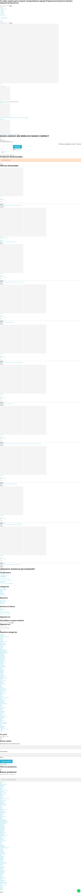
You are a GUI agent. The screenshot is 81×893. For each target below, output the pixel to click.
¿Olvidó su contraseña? (3, 763)
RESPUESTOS (2, 646)
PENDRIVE (1, 700)
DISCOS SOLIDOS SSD (3, 651)
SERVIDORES (1, 638)
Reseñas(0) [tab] (2, 152)
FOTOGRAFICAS (2, 669)
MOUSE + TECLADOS (3, 680)
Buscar (11, 23)
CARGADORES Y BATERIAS (3, 641)
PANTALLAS (1, 645)
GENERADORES (2, 711)
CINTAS (1, 694)
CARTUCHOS (1, 795)
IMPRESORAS (2, 851)
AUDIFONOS (1, 676)
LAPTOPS (1, 808)
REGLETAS (1, 709)
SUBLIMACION (2, 672)
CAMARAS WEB (2, 834)
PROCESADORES (2, 656)
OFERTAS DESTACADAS (3, 877)
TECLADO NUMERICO (3, 683)
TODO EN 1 (1, 637)
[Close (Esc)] (0, 737)
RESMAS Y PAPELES (2, 804)
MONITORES (1, 663)
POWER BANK (2, 712)
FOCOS (1, 713)
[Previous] (0, 738)
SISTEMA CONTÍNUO (3, 667)
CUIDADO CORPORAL (3, 880)
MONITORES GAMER (3, 662)
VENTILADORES (2, 659)
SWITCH (1, 719)
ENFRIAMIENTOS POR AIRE (3, 822)
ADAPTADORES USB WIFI (3, 716)
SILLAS (1, 704)
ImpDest (1, 887)
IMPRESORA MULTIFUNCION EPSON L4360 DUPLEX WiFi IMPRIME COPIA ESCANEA (11, 362)
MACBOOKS (1, 888)
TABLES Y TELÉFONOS (3, 885)
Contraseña (3, 751)
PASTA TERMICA (2, 830)
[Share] (1, 737)
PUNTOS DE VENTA (2, 666)
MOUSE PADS (2, 681)
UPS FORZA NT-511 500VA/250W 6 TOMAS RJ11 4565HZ (8, 241)
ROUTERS (1, 787)
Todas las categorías (3, 782)
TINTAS (1, 706)
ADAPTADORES (2, 690)
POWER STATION (2, 866)
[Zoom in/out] (3, 737)
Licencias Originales (3, 862)
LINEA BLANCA (2, 726)
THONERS (1, 705)
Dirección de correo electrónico (10, 744)
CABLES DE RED (2, 717)
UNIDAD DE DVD (2, 658)
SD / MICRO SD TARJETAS (3, 703)
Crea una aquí (8, 764)
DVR (0, 724)
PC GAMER (1, 639)
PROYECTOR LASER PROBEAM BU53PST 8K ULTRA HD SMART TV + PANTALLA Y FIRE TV (12, 282)
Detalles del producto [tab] (4, 151)
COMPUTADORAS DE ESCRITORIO (4, 636)
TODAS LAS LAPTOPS (3, 644)
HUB (0, 843)
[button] (3, 17)
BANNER (1, 886)
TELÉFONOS (1, 873)
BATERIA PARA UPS (2, 714)
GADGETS (1, 642)
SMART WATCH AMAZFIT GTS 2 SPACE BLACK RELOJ (7, 322)
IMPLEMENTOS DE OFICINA (4, 790)
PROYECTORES (2, 803)
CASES (1, 648)
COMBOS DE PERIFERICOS (3, 835)
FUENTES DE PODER (3, 653)
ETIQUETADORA (2, 665)
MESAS (1, 698)
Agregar (17, 147)
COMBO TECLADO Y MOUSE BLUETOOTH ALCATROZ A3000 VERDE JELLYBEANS (11, 524)
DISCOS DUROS (2, 649)
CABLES (1, 692)
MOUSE (1, 679)
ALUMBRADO (2, 727)
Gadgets (1, 876)
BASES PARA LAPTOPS (3, 812)
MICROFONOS (2, 678)
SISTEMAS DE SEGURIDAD (3, 882)
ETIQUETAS (1, 696)
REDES (1, 783)
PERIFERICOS (2, 831)
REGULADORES (2, 708)
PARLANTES (1, 682)
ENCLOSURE (1, 695)
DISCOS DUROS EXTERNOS (3, 650)
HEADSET (1, 686)
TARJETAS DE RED (2, 720)
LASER (1, 668)
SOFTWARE (1, 861)
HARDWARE (1, 817)
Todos (1, 781)
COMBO (1, 889)
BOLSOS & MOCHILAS (3, 691)
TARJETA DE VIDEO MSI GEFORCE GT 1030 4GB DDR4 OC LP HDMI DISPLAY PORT (11, 205)
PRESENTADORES (2, 701)
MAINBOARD (2, 654)
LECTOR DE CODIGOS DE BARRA (4, 697)
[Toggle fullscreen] (2, 737)
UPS (0, 865)
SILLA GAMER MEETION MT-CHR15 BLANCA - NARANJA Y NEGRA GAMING (10, 564)
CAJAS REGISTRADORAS (3, 693)
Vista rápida (1, 240)
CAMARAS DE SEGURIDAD (3, 723)
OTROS (1, 721)
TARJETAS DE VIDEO (2, 657)
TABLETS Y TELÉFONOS (3, 816)
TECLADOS (1, 684)
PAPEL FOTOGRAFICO (3, 699)
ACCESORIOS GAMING (3, 675)
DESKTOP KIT (2, 687)
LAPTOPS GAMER (2, 643)
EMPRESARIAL (2, 671)
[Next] (1, 738)
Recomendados (2, 878)
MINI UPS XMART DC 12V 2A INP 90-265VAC (6, 403)
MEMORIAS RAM (2, 655)
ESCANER (1, 673)
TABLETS (1, 875)
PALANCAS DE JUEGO (3, 688)
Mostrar (1, 757)
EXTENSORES (2, 718)
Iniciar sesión (6, 761)
